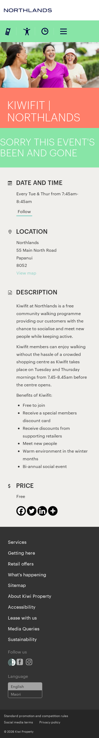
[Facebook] (21, 511)
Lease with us (22, 617)
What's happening (27, 574)
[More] (53, 511)
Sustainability (22, 639)
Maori (16, 694)
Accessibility (21, 606)
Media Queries (23, 628)
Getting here (21, 552)
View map (26, 273)
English (17, 686)
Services (17, 541)
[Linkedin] (42, 511)
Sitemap (17, 585)
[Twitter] (31, 511)
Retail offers (21, 563)
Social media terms (18, 721)
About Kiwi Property (29, 596)
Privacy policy (49, 721)
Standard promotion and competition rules (36, 715)
